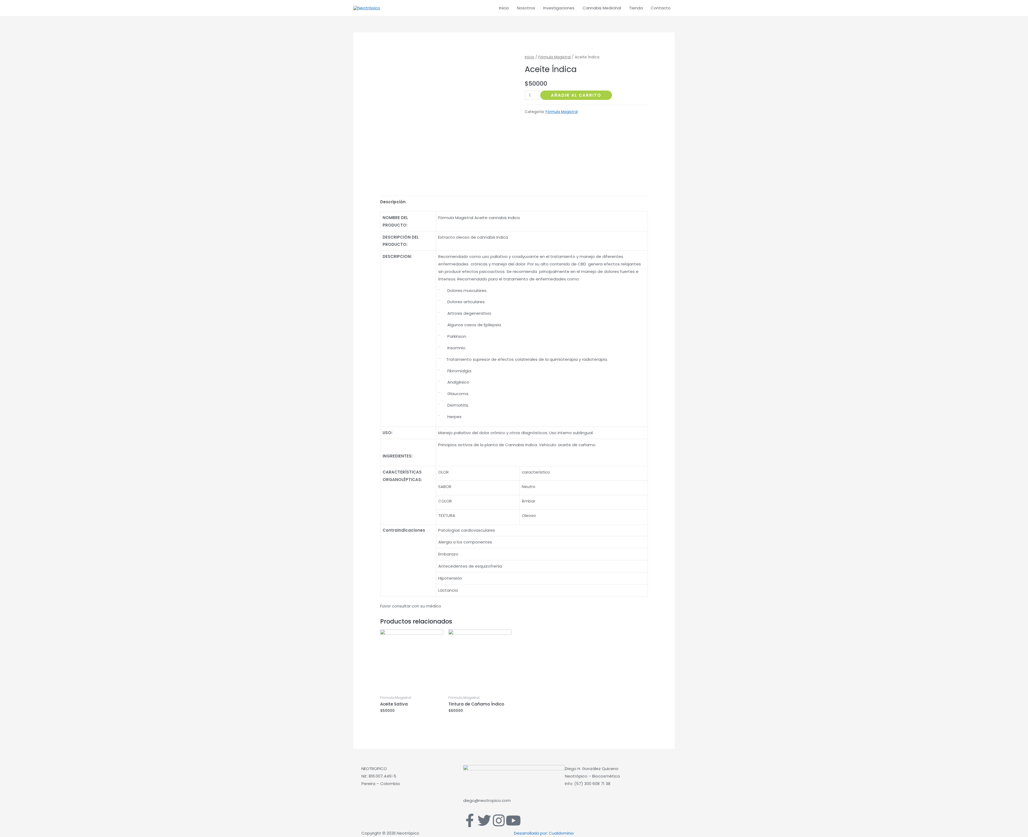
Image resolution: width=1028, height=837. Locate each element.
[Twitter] (484, 820)
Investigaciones (559, 8)
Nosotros (526, 8)
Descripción (393, 202)
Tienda (636, 8)
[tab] (393, 202)
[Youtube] (513, 820)
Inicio (504, 8)
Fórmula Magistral (554, 57)
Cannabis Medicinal (602, 8)
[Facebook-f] (470, 820)
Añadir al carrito (576, 95)
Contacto (661, 8)
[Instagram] (498, 820)
